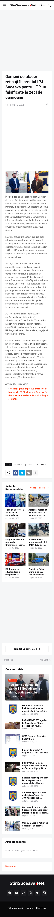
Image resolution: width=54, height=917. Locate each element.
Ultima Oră (41, 465)
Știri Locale (29, 465)
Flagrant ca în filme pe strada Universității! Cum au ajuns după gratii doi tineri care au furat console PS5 (15, 542)
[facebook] (9, 893)
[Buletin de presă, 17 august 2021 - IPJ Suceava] (12, 753)
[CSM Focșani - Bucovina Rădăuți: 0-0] (12, 739)
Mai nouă (8, 660)
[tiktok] (23, 893)
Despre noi (41, 908)
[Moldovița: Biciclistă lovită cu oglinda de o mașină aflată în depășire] (12, 709)
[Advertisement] (27, 40)
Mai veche (45, 660)
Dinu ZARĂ (10, 866)
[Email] (29, 472)
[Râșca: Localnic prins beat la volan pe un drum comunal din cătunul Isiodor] (12, 781)
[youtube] (16, 893)
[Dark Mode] (42, 5)
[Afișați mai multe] (35, 472)
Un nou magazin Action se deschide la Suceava (35, 824)
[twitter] (37, 893)
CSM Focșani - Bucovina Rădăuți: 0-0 (34, 737)
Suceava (18, 465)
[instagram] (30, 893)
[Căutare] (49, 5)
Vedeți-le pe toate (38, 488)
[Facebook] (15, 472)
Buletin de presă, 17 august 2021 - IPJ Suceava (35, 751)
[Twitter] (22, 472)
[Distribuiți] (46, 104)
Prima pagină (16, 908)
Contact (29, 908)
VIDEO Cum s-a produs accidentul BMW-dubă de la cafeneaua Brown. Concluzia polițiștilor (37, 542)
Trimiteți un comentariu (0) (27, 649)
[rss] (44, 893)
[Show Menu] (4, 5)
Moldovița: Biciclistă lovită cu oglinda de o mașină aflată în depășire (34, 708)
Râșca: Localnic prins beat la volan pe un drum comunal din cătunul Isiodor (35, 781)
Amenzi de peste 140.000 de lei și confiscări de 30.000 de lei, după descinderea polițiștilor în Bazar (35, 795)
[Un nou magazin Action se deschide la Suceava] (12, 826)
